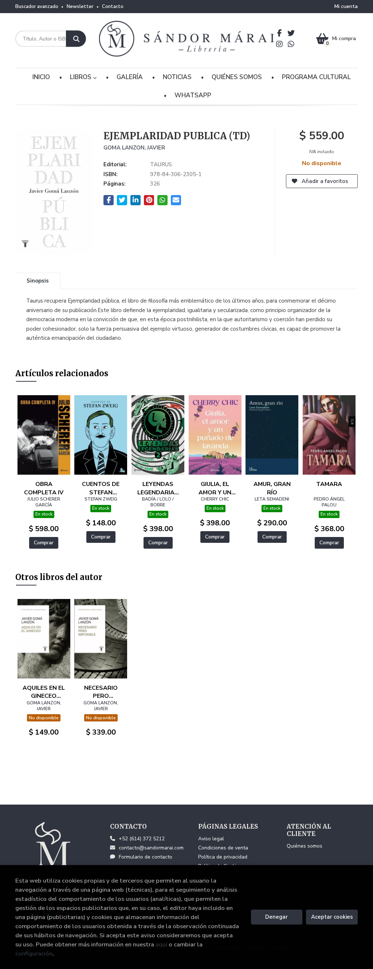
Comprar (44, 542)
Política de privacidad (222, 856)
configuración (33, 953)
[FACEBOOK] (279, 33)
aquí (161, 944)
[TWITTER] (291, 33)
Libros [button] (81, 77)
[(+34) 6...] (291, 44)
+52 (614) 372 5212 (142, 838)
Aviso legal (211, 838)
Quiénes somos (304, 845)
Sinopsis (38, 280)
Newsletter (80, 6)
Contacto (112, 6)
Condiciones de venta (223, 847)
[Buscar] (76, 39)
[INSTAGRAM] (279, 44)
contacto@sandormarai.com (151, 847)
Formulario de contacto (145, 856)
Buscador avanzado (36, 6)
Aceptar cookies (332, 917)
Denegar (276, 917)
